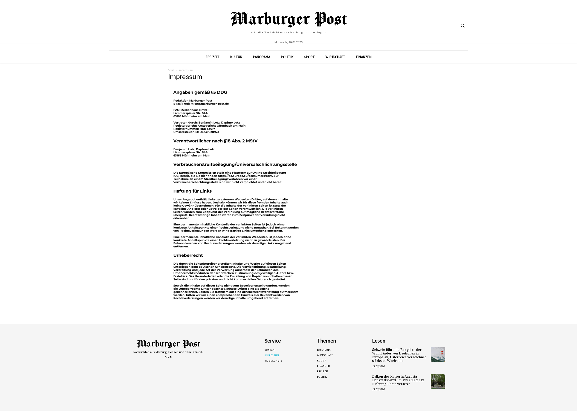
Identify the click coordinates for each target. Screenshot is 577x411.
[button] (462, 25)
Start (171, 70)
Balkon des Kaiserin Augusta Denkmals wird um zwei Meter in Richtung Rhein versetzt (398, 380)
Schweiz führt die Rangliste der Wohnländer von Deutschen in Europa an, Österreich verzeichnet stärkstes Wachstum (399, 355)
